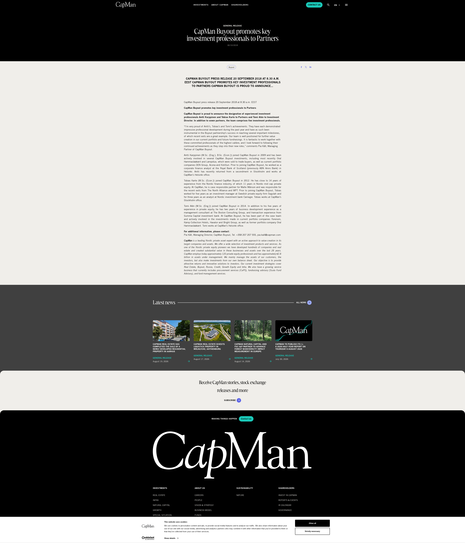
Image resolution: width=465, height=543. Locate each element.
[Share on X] (306, 67)
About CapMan (219, 5)
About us (200, 488)
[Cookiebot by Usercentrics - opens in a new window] (148, 538)
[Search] (328, 4)
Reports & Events (288, 500)
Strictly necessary (312, 531)
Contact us (314, 5)
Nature (240, 495)
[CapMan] (126, 4)
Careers (199, 495)
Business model (203, 510)
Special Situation (162, 515)
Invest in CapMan (287, 495)
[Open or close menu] (346, 4)
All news (301, 302)
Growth (157, 510)
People (198, 500)
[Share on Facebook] (301, 67)
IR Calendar (284, 505)
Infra (156, 500)
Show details (169, 538)
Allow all (312, 523)
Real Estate (159, 495)
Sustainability (244, 488)
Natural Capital (161, 505)
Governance (285, 510)
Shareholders (239, 5)
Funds (198, 515)
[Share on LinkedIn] (310, 67)
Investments (200, 5)
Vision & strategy (204, 505)
